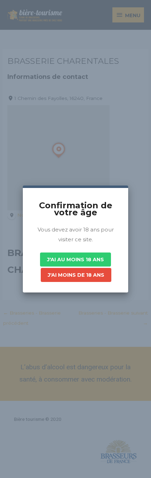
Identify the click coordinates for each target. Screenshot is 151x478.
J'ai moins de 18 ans (76, 275)
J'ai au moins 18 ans (75, 259)
